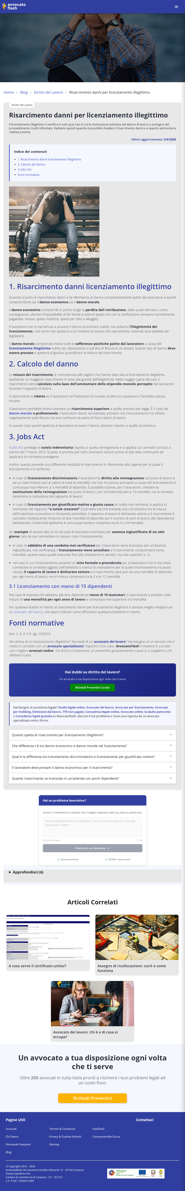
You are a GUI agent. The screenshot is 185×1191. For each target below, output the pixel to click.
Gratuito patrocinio (157, 712)
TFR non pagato (73, 712)
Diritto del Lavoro (48, 92)
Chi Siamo (12, 1136)
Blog (24, 92)
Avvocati (11, 1129)
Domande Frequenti (18, 1144)
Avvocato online (132, 712)
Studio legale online (71, 707)
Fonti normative (28, 175)
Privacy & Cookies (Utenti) (65, 1136)
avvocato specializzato (65, 646)
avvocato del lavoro (28, 612)
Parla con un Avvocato (90, 848)
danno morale (20, 413)
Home (9, 92)
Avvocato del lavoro (100, 707)
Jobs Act (18, 447)
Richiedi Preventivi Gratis (92, 687)
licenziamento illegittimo (30, 348)
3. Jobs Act (25, 169)
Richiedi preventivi (92, 1098)
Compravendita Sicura (106, 1136)
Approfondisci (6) (28, 872)
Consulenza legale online (102, 712)
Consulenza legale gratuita (34, 716)
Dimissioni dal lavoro (46, 712)
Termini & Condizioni (62, 1129)
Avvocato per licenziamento (134, 707)
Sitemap (54, 1144)
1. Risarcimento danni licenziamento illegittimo (49, 159)
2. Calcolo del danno (31, 164)
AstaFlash (98, 1129)
